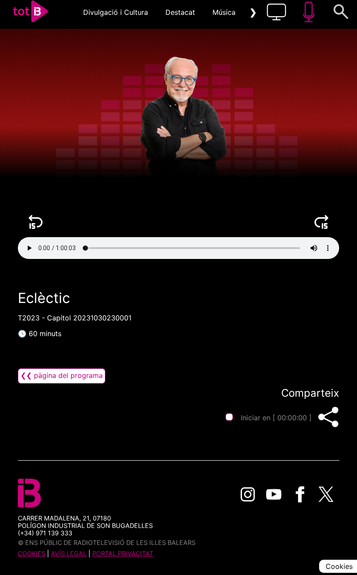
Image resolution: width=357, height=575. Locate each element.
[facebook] (300, 494)
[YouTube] (274, 494)
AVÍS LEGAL (69, 553)
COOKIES (31, 553)
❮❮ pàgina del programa (61, 375)
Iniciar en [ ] (276, 417)
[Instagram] (247, 494)
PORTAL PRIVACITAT (122, 553)
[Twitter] (326, 494)
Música (224, 12)
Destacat (180, 12)
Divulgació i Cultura (115, 12)
